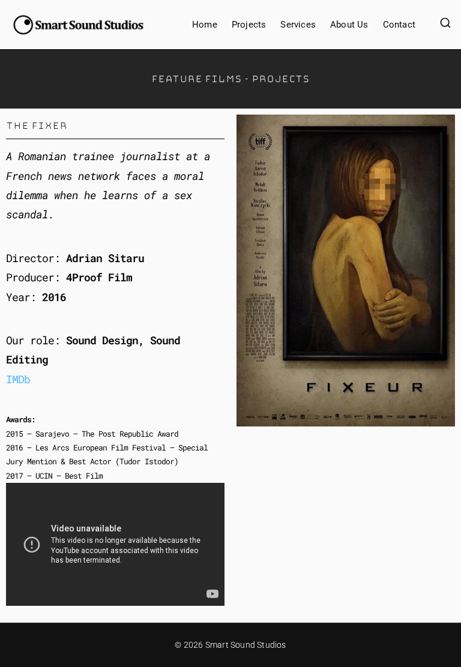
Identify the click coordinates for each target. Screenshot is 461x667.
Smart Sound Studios (245, 645)
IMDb (18, 379)
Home (204, 24)
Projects (249, 24)
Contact (399, 24)
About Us (349, 24)
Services (298, 24)
